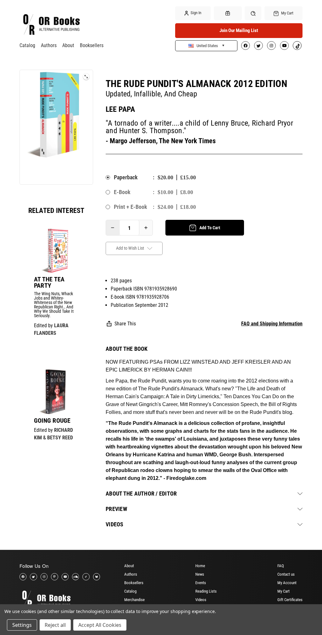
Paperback (126, 177)
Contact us (286, 574)
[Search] (253, 13)
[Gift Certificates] (228, 13)
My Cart (283, 591)
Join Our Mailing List (238, 30)
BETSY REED (60, 438)
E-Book (122, 192)
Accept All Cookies (99, 624)
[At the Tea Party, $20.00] (56, 250)
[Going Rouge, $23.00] (56, 391)
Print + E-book (130, 207)
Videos (200, 599)
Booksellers (91, 45)
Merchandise (134, 599)
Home (200, 565)
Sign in (195, 12)
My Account (287, 582)
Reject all (55, 624)
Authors (49, 45)
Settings (22, 624)
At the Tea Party (49, 282)
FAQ (280, 565)
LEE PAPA (120, 109)
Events (200, 582)
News (199, 574)
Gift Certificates (290, 599)
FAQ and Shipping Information (272, 324)
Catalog (27, 45)
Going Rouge (52, 420)
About (68, 45)
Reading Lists (206, 591)
